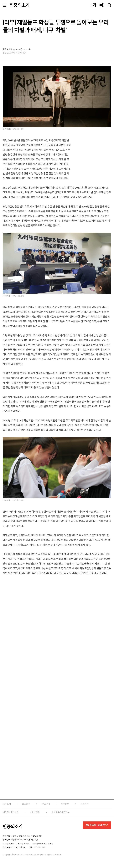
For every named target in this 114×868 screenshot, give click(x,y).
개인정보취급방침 (11, 812)
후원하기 (85, 804)
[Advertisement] (57, 713)
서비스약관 (35, 812)
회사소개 (7, 804)
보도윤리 (26, 804)
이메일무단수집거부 (60, 812)
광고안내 (46, 804)
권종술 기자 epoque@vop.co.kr (17, 49)
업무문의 (65, 804)
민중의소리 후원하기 (99, 825)
